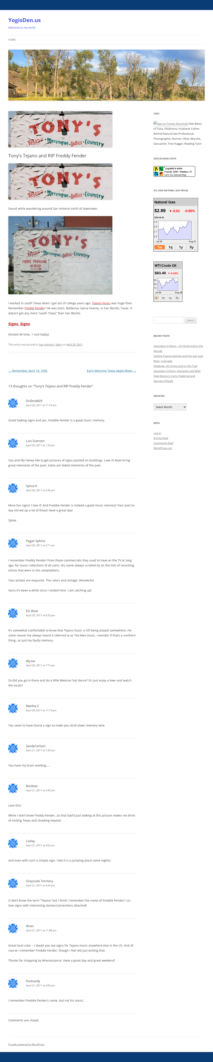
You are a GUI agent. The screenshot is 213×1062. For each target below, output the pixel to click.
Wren (30, 926)
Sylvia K (31, 486)
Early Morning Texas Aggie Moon (111, 371)
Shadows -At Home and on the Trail (175, 366)
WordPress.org (163, 448)
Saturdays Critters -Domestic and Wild (177, 371)
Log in (157, 433)
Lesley (30, 841)
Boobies (32, 786)
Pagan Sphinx (35, 541)
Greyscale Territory (39, 881)
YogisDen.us (24, 20)
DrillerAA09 (34, 401)
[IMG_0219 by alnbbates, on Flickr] (60, 293)
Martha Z (32, 706)
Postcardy (33, 981)
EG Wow (32, 611)
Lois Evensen (35, 441)
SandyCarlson (36, 746)
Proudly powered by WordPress (26, 1044)
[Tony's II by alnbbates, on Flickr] (60, 198)
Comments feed (163, 443)
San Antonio (46, 344)
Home (12, 39)
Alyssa (30, 661)
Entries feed (161, 438)
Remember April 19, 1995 (27, 371)
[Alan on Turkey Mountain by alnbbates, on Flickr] (171, 123)
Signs (58, 344)
